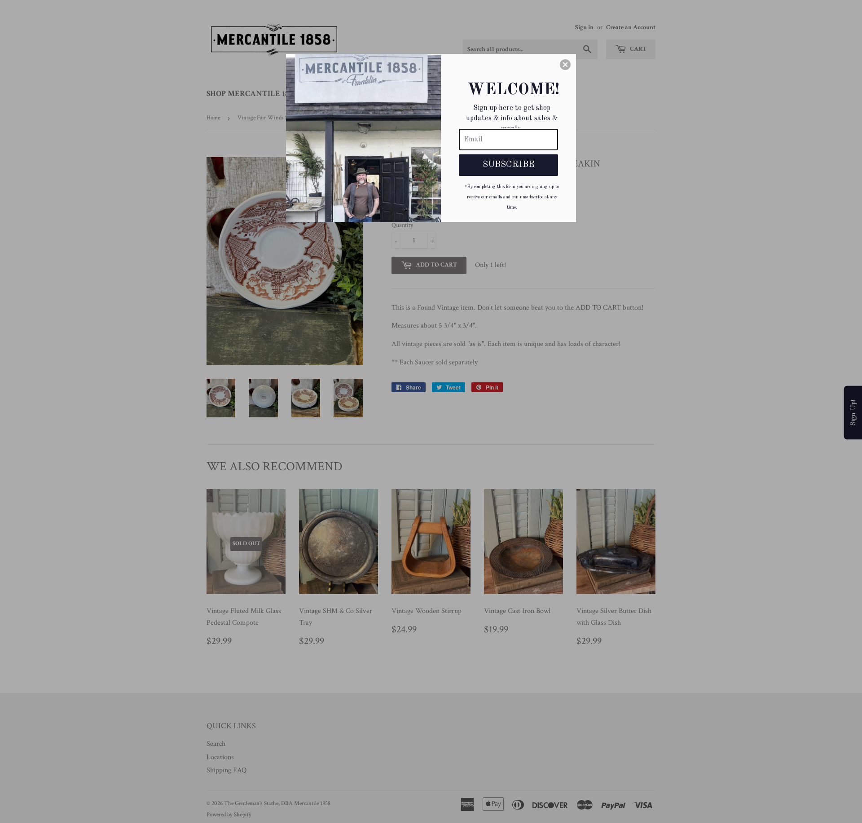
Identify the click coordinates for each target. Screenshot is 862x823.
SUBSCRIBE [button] (508, 164)
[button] (565, 64)
